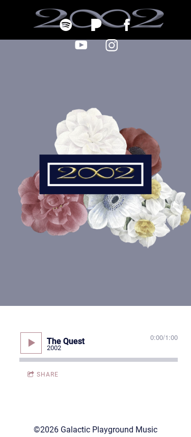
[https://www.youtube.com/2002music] (81, 45)
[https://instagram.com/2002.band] (112, 45)
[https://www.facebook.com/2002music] (127, 25)
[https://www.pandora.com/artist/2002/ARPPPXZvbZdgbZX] (97, 25)
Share (48, 374)
